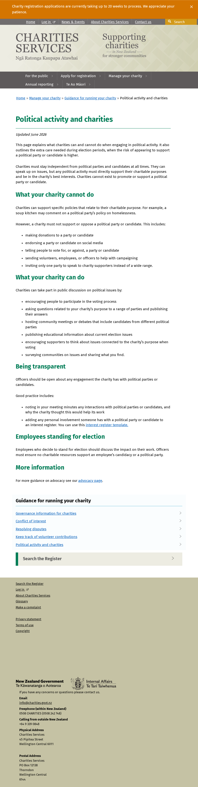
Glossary (22, 601)
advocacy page (90, 481)
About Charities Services (110, 22)
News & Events (73, 22)
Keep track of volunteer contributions (46, 537)
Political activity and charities (39, 545)
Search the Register (42, 559)
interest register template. (107, 425)
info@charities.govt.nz (35, 703)
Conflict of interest (31, 521)
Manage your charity (45, 98)
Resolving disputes (31, 529)
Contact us (143, 22)
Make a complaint (28, 607)
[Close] (191, 7)
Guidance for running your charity (90, 98)
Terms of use (25, 625)
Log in (47, 22)
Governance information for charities (46, 513)
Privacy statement (28, 619)
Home (30, 22)
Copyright (23, 631)
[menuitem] (39, 76)
